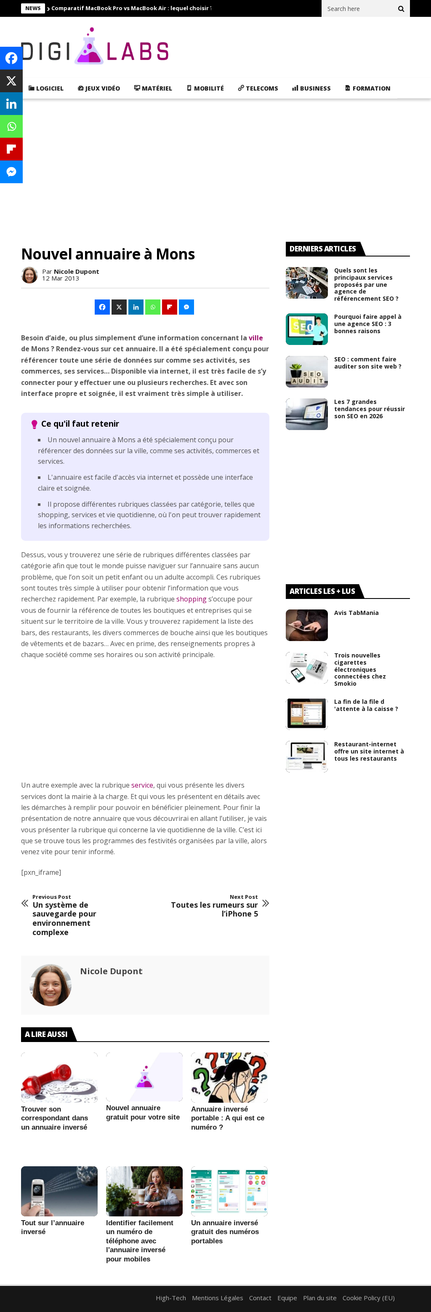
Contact (260, 1297)
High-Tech (171, 1297)
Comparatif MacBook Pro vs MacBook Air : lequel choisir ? (132, 8)
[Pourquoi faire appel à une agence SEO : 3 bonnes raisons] (307, 329)
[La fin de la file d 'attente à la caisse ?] (307, 714)
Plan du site (320, 1297)
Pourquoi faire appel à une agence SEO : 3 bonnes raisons (368, 324)
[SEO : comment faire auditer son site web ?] (307, 371)
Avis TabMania (356, 613)
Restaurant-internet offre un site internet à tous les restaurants (369, 751)
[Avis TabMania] (307, 625)
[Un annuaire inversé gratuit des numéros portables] (229, 1191)
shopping (191, 599)
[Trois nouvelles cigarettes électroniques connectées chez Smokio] (307, 668)
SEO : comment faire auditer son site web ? (368, 362)
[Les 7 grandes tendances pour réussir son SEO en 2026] (307, 414)
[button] (103, 307)
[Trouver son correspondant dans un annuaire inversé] (59, 1077)
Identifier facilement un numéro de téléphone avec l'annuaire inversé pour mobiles (139, 1241)
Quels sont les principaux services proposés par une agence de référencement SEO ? (366, 284)
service (142, 785)
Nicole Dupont (76, 271)
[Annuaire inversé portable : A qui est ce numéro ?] (229, 1077)
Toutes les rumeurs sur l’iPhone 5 (214, 906)
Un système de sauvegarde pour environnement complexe (64, 915)
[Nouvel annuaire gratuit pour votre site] (144, 1077)
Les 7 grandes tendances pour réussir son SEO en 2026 (369, 409)
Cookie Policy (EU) (369, 1297)
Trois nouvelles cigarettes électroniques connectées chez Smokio (360, 669)
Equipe (287, 1297)
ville (256, 337)
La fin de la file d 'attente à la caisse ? (366, 705)
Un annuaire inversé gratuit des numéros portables (225, 1232)
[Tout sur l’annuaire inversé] (59, 1191)
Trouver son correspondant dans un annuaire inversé (54, 1118)
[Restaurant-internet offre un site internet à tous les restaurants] (307, 756)
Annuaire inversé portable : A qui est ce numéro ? (227, 1118)
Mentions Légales (217, 1297)
